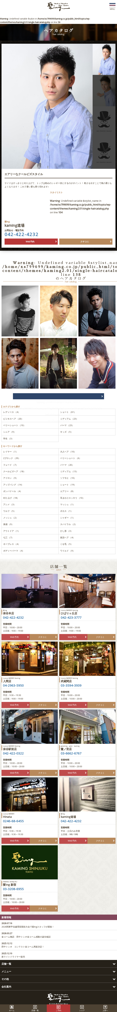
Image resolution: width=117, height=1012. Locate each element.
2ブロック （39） (11, 458)
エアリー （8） (67, 491)
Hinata (8, 815)
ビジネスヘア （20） (13, 418)
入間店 (11, 679)
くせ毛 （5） (66, 544)
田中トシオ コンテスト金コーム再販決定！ (23, 945)
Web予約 (30, 241)
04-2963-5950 (13, 685)
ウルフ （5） (9, 511)
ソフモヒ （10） (68, 477)
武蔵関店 (69, 679)
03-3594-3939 (71, 685)
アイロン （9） (10, 477)
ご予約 (58, 1010)
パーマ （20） (67, 464)
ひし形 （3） (66, 530)
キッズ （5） (66, 431)
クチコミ (84, 241)
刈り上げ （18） (11, 497)
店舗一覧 (35, 1010)
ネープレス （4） (11, 544)
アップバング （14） (13, 484)
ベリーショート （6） (70, 458)
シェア (82, 1010)
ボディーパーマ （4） (13, 550)
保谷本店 (8, 612)
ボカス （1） (66, 511)
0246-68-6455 (13, 821)
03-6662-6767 (71, 753)
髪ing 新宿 (10, 883)
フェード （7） (10, 464)
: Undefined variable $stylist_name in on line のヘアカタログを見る (58, 396)
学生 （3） (8, 438)
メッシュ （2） (10, 517)
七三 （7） (8, 537)
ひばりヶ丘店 (69, 612)
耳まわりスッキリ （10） (72, 497)
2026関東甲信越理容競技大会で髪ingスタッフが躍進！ (28, 925)
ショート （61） (68, 412)
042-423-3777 (71, 617)
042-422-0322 (13, 753)
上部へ (105, 1010)
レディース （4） (11, 412)
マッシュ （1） (67, 504)
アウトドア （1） (11, 530)
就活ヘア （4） (67, 537)
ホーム (11, 1010)
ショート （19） (68, 484)
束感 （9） (8, 524)
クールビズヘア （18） (14, 471)
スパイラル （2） (68, 524)
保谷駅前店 (11, 747)
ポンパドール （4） (12, 491)
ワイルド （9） (67, 550)
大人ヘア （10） (68, 451)
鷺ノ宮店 (70, 747)
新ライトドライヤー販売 (13, 955)
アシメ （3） (9, 504)
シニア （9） (9, 431)
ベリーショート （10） (14, 425)
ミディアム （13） (69, 471)
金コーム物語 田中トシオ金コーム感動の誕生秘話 (26, 935)
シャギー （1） (67, 517)
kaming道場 (68, 815)
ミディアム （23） (69, 418)
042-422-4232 (22, 234)
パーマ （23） (67, 425)
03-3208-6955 (13, 889)
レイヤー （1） (10, 451)
